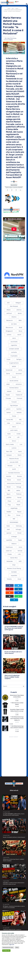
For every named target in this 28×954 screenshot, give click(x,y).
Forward (14, 402)
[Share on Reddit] (10, 592)
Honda (14, 416)
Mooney (19, 476)
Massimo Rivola (14, 458)
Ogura (8, 494)
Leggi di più (11, 944)
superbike (9, 540)
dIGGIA (14, 366)
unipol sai (9, 550)
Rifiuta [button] (17, 947)
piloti (18, 501)
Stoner (19, 533)
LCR (18, 437)
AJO (8, 302)
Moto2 (9, 480)
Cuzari (8, 359)
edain (8, 384)
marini (20, 451)
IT (17, 1)
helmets (19, 412)
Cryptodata (14, 356)
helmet (9, 412)
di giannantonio (14, 363)
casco (14, 338)
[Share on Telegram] (14, 599)
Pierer (9, 501)
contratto (14, 352)
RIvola (18, 515)
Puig (9, 504)
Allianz (9, 310)
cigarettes (14, 345)
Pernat (19, 497)
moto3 (19, 480)
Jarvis (14, 426)
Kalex (9, 434)
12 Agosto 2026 (6, 835)
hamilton (19, 409)
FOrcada (8, 398)
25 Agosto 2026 (6, 812)
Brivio (20, 331)
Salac (8, 526)
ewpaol (9, 391)
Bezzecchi (9, 320)
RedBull (9, 511)
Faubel (8, 395)
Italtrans (18, 423)
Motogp (19, 487)
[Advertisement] (14, 757)
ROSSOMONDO (14, 522)
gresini (8, 409)
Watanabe (10, 561)
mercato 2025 (14, 462)
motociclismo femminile (14, 483)
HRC (20, 419)
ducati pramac (14, 380)
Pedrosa (18, 494)
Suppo (20, 540)
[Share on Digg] (18, 592)
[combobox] (20, 1)
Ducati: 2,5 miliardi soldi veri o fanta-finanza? (14, 837)
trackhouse (9, 547)
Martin (20, 455)
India (8, 423)
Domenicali (9, 370)
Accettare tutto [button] (6, 950)
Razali (18, 504)
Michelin (10, 465)
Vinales (9, 554)
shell (8, 529)
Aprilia (20, 313)
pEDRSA (9, 497)
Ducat (14, 377)
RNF (14, 519)
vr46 (19, 554)
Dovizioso (19, 373)
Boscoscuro (9, 327)
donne (20, 370)
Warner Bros (14, 558)
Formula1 (19, 398)
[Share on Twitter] (18, 585)
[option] (20, 1)
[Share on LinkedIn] (18, 589)
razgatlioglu (14, 508)
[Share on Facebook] (10, 585)
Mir (19, 465)
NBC (9, 490)
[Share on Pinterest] (10, 589)
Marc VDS (9, 451)
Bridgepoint (9, 331)
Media (8, 38)
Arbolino (14, 317)
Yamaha (9, 579)
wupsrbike (14, 575)
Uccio (20, 547)
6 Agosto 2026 (6, 857)
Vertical (20, 550)
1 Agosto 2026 (6, 880)
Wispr (14, 565)
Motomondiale (13, 38)
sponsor (9, 533)
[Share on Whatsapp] (18, 596)
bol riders (14, 324)
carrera (9, 334)
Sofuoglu (18, 529)
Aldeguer (18, 302)
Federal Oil (19, 395)
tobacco (14, 543)
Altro (6, 38)
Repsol (19, 511)
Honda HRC (9, 419)
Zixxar (19, 579)
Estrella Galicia (14, 387)
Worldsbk (14, 572)
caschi (19, 334)
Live (21, 444)
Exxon (19, 391)
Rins (9, 515)
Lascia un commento (8, 39)
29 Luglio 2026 (6, 904)
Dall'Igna (18, 359)
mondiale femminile (14, 472)
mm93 (14, 469)
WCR (20, 561)
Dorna (8, 373)
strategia (14, 536)
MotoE (9, 487)
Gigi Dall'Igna (14, 405)
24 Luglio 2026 (6, 927)
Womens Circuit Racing (14, 568)
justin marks (14, 430)
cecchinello (14, 341)
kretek (19, 434)
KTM (10, 437)
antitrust (9, 313)
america (19, 310)
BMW (20, 320)
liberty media (10, 444)
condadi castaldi (14, 349)
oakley (18, 490)
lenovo (14, 441)
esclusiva (19, 384)
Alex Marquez (14, 306)
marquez (9, 455)
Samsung (19, 526)
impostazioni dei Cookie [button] (8, 947)
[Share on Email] (10, 596)
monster (8, 476)
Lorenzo (14, 448)
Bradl (20, 327)
